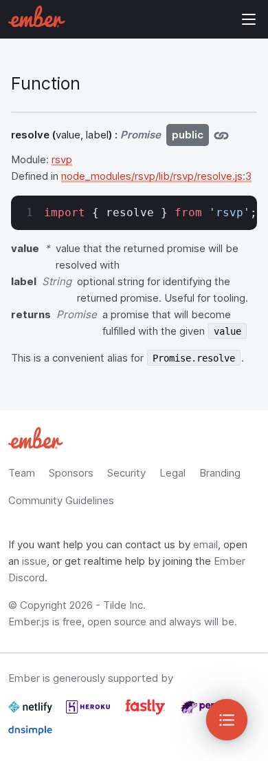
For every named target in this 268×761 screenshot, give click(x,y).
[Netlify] (31, 712)
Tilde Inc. (124, 605)
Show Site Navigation (248, 19)
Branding (220, 472)
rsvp (62, 159)
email (205, 544)
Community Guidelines (61, 500)
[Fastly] (147, 712)
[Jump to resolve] (221, 135)
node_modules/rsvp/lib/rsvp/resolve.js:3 (156, 176)
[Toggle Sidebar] (226, 719)
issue (34, 560)
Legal (172, 472)
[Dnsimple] (30, 735)
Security (126, 472)
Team (21, 472)
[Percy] (203, 712)
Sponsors (71, 472)
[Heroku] (89, 712)
